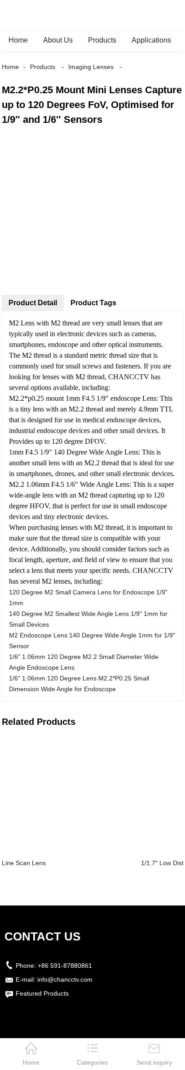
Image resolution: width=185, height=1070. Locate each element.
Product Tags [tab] (93, 303)
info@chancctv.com (64, 979)
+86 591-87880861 (65, 965)
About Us (58, 40)
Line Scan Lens (24, 862)
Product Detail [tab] (33, 303)
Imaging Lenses (91, 66)
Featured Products (42, 993)
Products (102, 40)
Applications (151, 40)
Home (18, 40)
